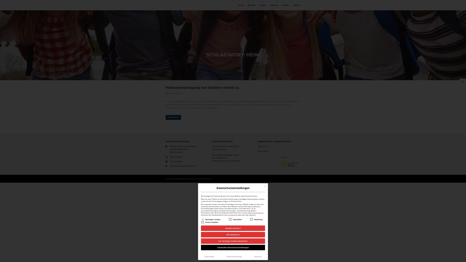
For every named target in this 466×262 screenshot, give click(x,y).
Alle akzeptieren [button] (233, 234)
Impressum (258, 257)
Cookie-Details (209, 257)
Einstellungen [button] (232, 215)
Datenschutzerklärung (255, 213)
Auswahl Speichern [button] (233, 228)
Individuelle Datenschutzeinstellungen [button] (233, 247)
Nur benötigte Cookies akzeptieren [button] (233, 241)
